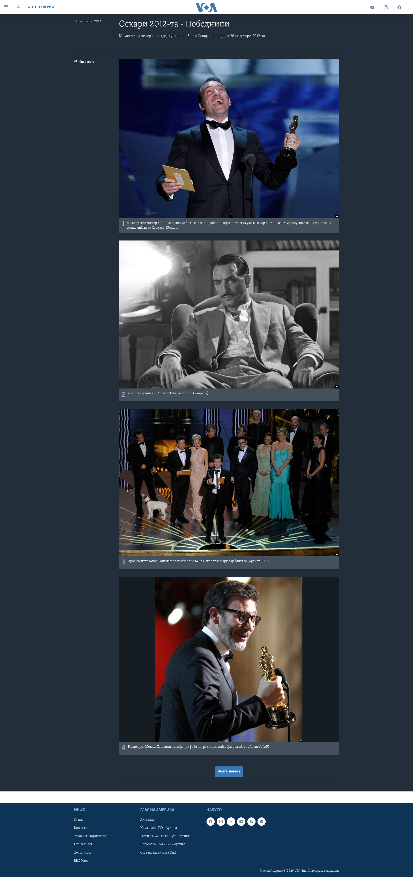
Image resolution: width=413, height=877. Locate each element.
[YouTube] (372, 7)
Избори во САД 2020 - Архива (162, 844)
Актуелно (147, 820)
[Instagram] (386, 7)
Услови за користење (90, 836)
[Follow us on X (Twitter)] (231, 821)
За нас (78, 820)
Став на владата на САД (158, 852)
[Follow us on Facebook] (210, 821)
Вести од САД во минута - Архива (165, 836)
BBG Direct (81, 861)
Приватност (83, 844)
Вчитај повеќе (229, 772)
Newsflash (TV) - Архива (158, 828)
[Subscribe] (261, 821)
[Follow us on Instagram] (221, 821)
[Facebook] (399, 7)
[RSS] (251, 821)
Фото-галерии (41, 7)
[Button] (84, 63)
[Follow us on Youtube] (241, 821)
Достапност (82, 852)
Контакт (80, 828)
